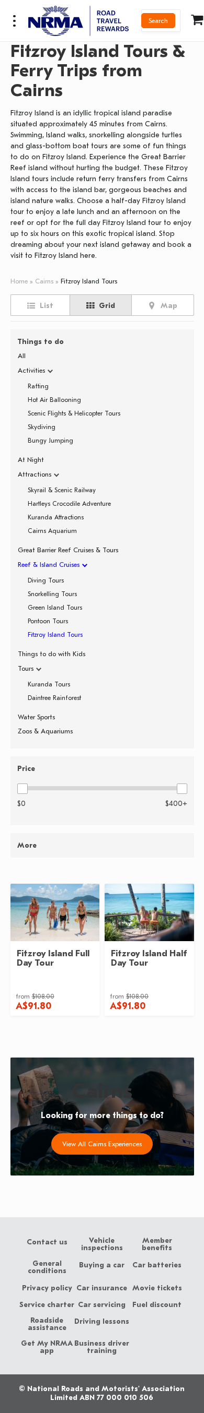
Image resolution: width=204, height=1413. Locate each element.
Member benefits (157, 1244)
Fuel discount (157, 1305)
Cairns (44, 281)
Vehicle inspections (102, 1244)
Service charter (46, 1305)
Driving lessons (101, 1321)
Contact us (47, 1242)
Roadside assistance (47, 1324)
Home (19, 281)
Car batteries (157, 1265)
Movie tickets (157, 1288)
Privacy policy (47, 1288)
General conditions (47, 1267)
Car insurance (101, 1288)
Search (158, 21)
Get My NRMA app (47, 1347)
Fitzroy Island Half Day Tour (149, 958)
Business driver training (101, 1347)
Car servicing (102, 1305)
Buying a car (101, 1265)
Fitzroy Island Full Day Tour (53, 958)
